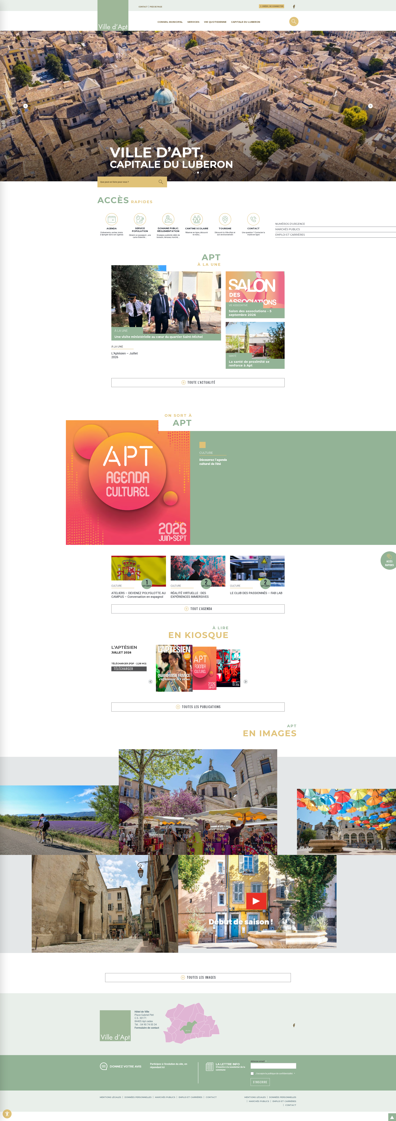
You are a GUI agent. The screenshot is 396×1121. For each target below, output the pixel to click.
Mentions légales (110, 1097)
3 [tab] (202, 173)
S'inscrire (260, 1082)
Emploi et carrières (190, 1097)
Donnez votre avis (125, 1066)
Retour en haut (391, 1113)
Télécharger (123, 668)
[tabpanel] (198, 106)
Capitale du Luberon (245, 21)
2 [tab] (198, 173)
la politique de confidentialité (279, 1073)
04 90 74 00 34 (148, 1024)
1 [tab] (195, 173)
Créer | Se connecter (272, 6)
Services (193, 21)
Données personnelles (138, 1097)
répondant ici (157, 1067)
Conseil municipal (170, 21)
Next (370, 106)
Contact (143, 7)
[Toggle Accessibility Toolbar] (7, 1114)
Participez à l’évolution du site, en (168, 1064)
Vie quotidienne (215, 21)
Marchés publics (165, 1097)
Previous (25, 106)
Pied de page (156, 7)
